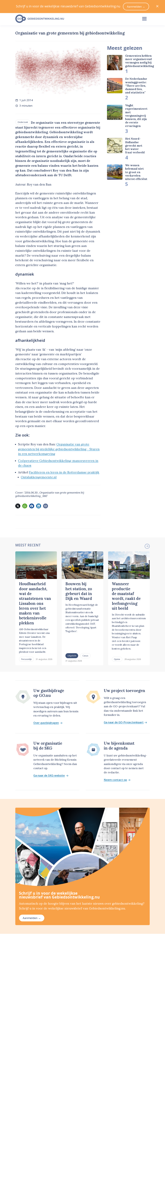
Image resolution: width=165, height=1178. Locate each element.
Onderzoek (23, 122)
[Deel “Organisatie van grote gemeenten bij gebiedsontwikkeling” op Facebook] (31, 506)
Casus (85, 655)
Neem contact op (115, 779)
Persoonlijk (26, 659)
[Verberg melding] (157, 6)
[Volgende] (147, 546)
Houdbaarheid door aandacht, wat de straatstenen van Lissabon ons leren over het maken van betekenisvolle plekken (35, 603)
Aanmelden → (32, 918)
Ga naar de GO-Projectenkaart (124, 722)
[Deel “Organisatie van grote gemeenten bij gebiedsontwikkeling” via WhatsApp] (24, 506)
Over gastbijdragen (46, 722)
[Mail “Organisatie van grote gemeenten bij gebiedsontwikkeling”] (45, 506)
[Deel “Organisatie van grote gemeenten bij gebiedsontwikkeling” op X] (17, 506)
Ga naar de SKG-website (49, 775)
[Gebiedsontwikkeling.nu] (75, 19)
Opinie (117, 659)
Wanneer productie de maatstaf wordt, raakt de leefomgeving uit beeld (126, 596)
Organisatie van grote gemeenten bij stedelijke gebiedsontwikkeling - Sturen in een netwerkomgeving (59, 449)
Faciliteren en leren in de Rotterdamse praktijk (64, 472)
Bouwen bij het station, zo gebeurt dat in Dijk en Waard (78, 591)
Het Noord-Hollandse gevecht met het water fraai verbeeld (135, 145)
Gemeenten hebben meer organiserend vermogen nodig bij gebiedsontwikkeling (139, 61)
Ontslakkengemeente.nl (39, 477)
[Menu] (144, 19)
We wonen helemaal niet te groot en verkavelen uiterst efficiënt (136, 172)
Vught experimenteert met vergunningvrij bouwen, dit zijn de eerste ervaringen (136, 116)
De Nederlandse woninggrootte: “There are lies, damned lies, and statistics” (136, 85)
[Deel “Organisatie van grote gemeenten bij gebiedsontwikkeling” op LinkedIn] (38, 506)
